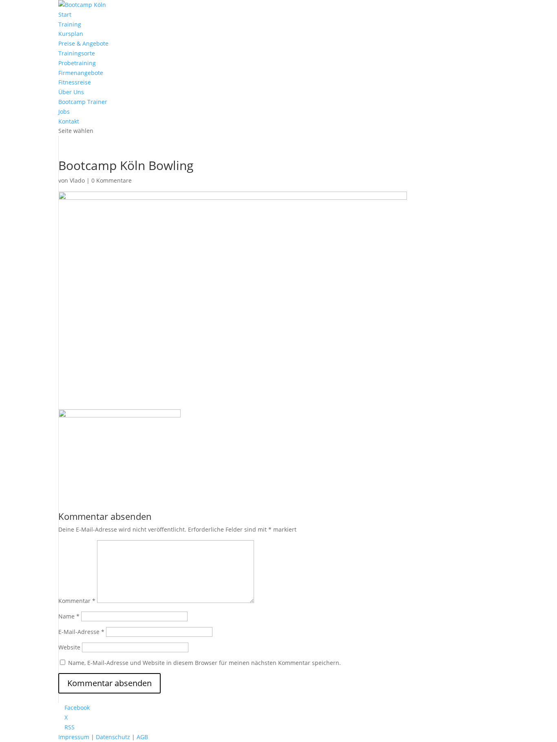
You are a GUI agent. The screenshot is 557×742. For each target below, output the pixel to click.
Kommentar (76, 601)
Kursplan (70, 34)
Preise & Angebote (83, 43)
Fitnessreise (74, 82)
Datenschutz (113, 737)
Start (64, 14)
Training (69, 24)
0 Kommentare (111, 180)
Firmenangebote (80, 73)
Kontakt (68, 121)
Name (69, 616)
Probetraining (77, 63)
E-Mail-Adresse (81, 632)
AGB (142, 737)
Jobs (64, 111)
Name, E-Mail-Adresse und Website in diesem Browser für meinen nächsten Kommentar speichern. (204, 663)
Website (69, 647)
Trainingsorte (76, 53)
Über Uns (71, 92)
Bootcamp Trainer (82, 102)
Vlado (77, 180)
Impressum (73, 737)
